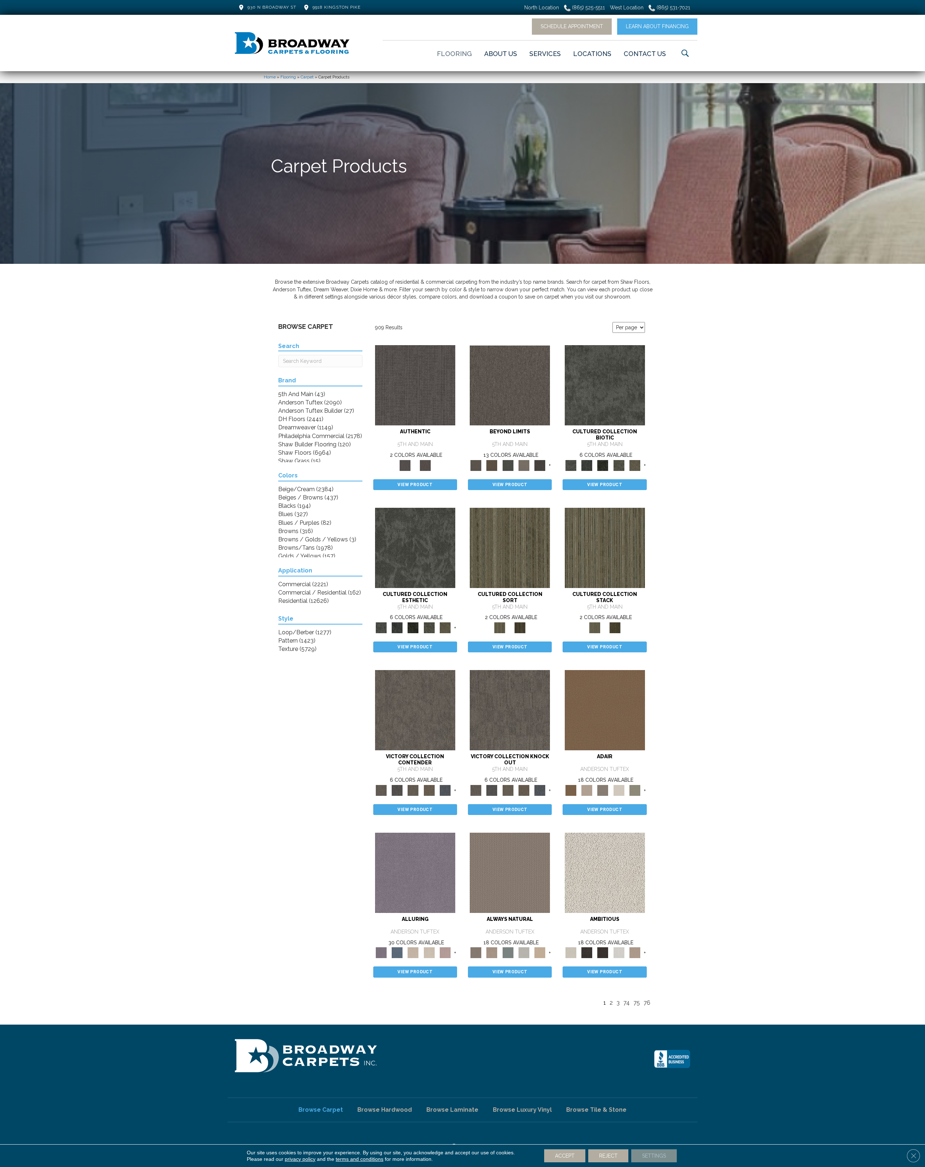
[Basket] (492, 952)
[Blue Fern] (508, 952)
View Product (415, 484)
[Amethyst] (415, 872)
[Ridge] (540, 465)
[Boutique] (540, 952)
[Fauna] (492, 465)
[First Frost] (618, 952)
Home (270, 77)
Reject (608, 1156)
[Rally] (429, 790)
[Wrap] (520, 627)
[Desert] (510, 385)
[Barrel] (510, 872)
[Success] (445, 790)
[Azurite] (397, 952)
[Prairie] (524, 465)
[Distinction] (635, 465)
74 (626, 1002)
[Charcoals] (587, 952)
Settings (654, 1156)
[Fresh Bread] (635, 952)
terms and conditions (359, 1159)
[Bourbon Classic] (605, 710)
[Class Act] (603, 790)
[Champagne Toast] (587, 790)
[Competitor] (413, 790)
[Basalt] (413, 952)
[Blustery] (524, 952)
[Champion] (397, 790)
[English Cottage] (635, 790)
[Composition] (618, 465)
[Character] (587, 465)
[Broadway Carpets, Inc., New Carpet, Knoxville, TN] (672, 1059)
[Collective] (603, 465)
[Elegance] (618, 790)
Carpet (307, 77)
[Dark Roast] (603, 952)
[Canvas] (605, 872)
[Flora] (508, 465)
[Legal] (415, 385)
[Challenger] (415, 710)
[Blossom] (445, 952)
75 (636, 1002)
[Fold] (510, 547)
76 (647, 1002)
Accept (565, 1156)
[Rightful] (425, 465)
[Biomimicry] (605, 385)
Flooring (288, 77)
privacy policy (300, 1159)
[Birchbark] (429, 952)
